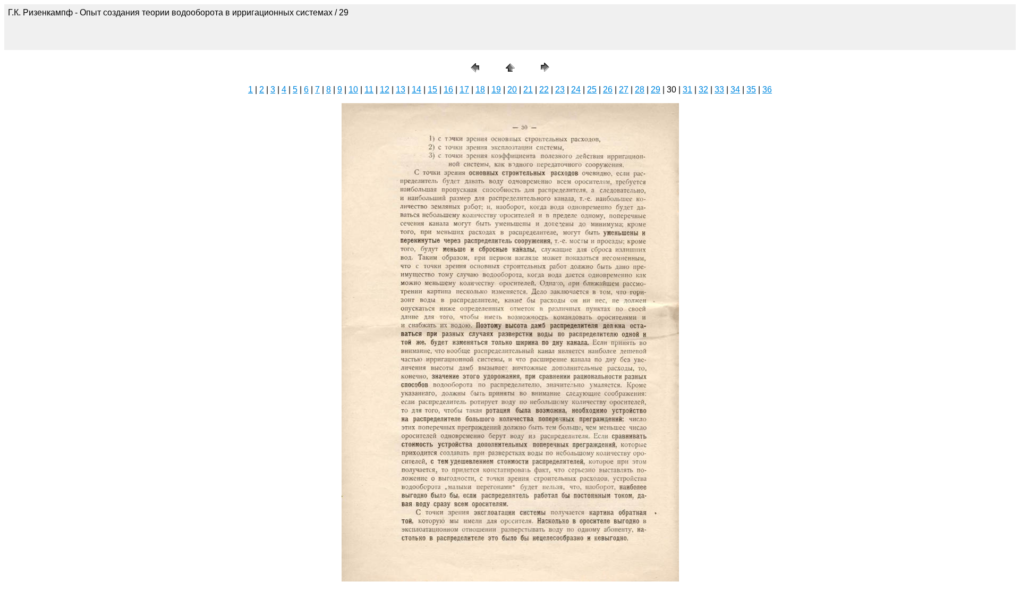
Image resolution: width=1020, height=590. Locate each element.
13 (400, 89)
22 (544, 89)
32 (703, 89)
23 (560, 89)
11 (368, 89)
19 (496, 89)
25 (592, 89)
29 (655, 89)
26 (608, 89)
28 (639, 89)
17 (464, 89)
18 (480, 89)
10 (353, 89)
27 (623, 89)
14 (416, 89)
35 (751, 89)
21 (528, 89)
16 (448, 89)
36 (767, 89)
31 (687, 89)
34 (735, 89)
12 (384, 89)
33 (719, 89)
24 (576, 89)
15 (432, 89)
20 (512, 89)
